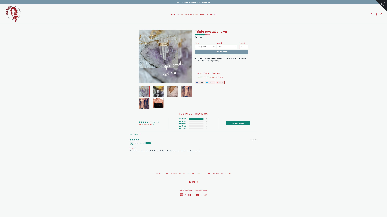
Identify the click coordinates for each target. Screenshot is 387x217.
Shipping (191, 173)
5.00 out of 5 (154, 122)
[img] (134, 140)
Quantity (242, 43)
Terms (166, 173)
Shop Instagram (191, 14)
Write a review (217, 77)
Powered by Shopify (201, 190)
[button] (200, 35)
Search (158, 173)
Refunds (182, 173)
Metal (197, 43)
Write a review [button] (238, 123)
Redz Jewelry (189, 190)
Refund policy (226, 173)
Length (219, 43)
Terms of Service (212, 173)
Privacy (174, 173)
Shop (181, 14)
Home (173, 14)
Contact (213, 14)
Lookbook (204, 14)
